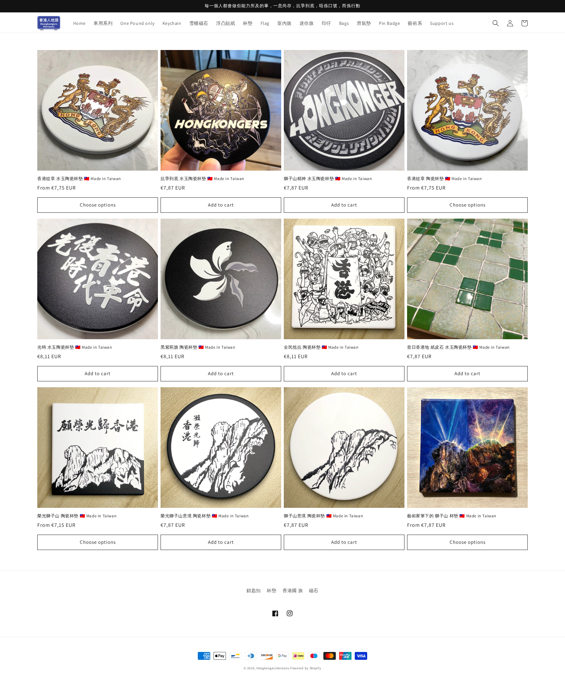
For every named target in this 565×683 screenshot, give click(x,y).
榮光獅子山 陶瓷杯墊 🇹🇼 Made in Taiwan (76, 516)
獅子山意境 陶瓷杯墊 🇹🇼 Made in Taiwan (323, 516)
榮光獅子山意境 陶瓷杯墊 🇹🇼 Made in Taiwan (204, 516)
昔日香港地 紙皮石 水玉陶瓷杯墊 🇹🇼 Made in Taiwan (458, 347)
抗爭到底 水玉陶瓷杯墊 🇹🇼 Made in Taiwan (202, 178)
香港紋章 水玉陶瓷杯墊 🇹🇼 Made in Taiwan (79, 178)
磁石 (313, 590)
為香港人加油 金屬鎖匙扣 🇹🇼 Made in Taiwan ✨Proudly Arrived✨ (83, 661)
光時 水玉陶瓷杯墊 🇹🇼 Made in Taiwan (74, 347)
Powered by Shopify (305, 668)
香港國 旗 (292, 590)
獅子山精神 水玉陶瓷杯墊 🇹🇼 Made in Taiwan (328, 178)
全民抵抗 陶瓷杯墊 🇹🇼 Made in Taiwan (321, 347)
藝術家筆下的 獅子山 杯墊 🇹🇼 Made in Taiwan (451, 516)
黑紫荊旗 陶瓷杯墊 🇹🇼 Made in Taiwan (198, 347)
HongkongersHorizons (272, 668)
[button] (495, 23)
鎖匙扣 (254, 590)
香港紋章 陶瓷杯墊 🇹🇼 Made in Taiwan (444, 178)
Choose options (98, 205)
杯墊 (271, 590)
